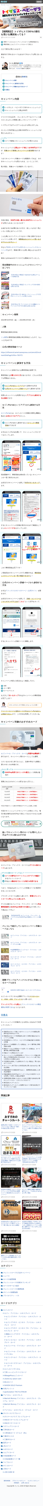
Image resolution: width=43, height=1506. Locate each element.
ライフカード (8, 1462)
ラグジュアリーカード (11, 1426)
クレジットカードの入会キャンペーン (16, 1273)
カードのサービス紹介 (11, 1286)
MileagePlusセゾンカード (13, 1375)
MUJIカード (8, 1382)
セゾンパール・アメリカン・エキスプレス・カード (25, 936)
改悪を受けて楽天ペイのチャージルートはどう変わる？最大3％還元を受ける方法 (11, 1126)
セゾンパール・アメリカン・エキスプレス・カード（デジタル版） (25, 943)
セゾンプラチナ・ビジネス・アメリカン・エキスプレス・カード (25, 972)
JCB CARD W (9, 1472)
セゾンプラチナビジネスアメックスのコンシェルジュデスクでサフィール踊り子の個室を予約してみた (32, 1127)
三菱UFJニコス (8, 1436)
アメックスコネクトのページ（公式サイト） (22, 591)
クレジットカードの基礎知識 (13, 1289)
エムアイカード (8, 1452)
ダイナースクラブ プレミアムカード (17, 1417)
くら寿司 (4, 337)
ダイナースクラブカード (12, 1413)
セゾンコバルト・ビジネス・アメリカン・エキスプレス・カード (25, 965)
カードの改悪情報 (9, 1279)
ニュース (6, 1276)
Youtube (18, 68)
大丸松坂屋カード (9, 1456)
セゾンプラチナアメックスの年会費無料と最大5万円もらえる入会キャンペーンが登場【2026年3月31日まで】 (32, 1159)
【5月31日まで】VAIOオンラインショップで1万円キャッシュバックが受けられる (26, 295)
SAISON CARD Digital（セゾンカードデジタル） (25, 990)
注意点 (7, 89)
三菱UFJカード (9, 1439)
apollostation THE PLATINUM (15, 1392)
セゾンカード (8, 1310)
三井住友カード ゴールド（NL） (16, 1433)
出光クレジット (8, 1388)
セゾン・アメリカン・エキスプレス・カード (20, 1313)
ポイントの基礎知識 (10, 1292)
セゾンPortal (5, 413)
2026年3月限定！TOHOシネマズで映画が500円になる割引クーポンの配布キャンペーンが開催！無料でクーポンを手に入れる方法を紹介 (32, 1225)
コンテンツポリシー (33, 1480)
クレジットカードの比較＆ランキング (16, 1282)
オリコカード (8, 1466)
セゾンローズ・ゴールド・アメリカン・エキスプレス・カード (25, 957)
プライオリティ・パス (11, 1296)
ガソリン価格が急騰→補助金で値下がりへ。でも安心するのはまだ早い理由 (32, 1191)
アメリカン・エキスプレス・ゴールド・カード (21, 1410)
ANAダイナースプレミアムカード (16, 1420)
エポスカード (8, 1449)
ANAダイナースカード (12, 1423)
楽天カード (7, 1443)
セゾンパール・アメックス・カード (14, 753)
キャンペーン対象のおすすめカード (16, 86)
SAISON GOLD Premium (13, 1385)
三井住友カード (8, 1430)
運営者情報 (7, 1480)
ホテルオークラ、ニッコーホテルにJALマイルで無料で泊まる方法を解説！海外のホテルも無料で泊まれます (11, 1159)
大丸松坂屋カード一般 (12, 1459)
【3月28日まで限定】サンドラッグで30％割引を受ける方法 (25, 285)
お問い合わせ (25, 1483)
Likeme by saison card (12, 1379)
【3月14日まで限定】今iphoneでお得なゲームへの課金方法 (25, 275)
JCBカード (7, 1469)
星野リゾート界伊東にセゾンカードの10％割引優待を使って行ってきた (11, 1257)
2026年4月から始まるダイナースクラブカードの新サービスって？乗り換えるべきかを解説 (11, 1223)
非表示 (24, 77)
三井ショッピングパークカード (15, 1372)
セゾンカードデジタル (12, 1369)
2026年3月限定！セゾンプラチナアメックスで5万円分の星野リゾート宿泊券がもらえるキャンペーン (11, 1192)
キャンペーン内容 (10, 80)
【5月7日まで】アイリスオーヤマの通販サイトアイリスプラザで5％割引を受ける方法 (25, 305)
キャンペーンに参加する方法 (14, 83)
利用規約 (16, 1483)
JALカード (7, 1446)
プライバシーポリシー (18, 1480)
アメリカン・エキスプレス (12, 1395)
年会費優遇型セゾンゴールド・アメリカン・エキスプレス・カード (25, 950)
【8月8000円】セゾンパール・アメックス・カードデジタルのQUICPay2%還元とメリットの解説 (26, 917)
